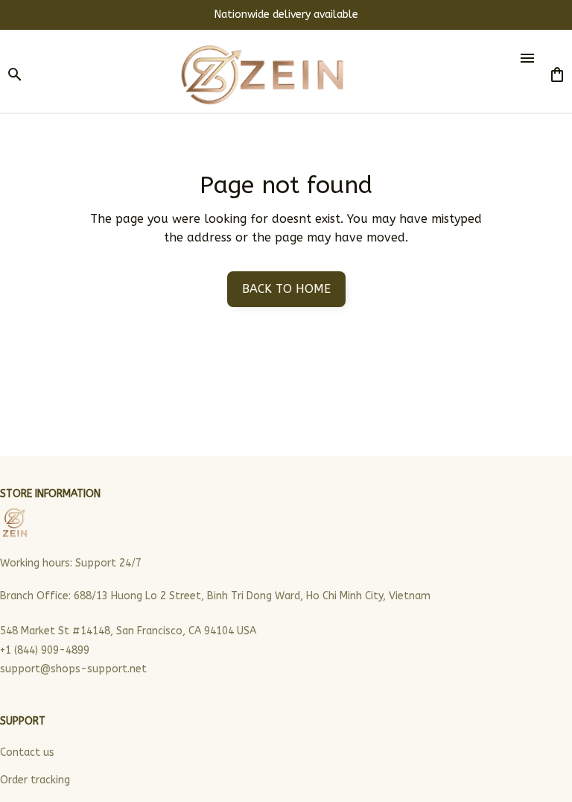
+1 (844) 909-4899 (44, 650)
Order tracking (35, 780)
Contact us (27, 752)
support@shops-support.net (73, 669)
